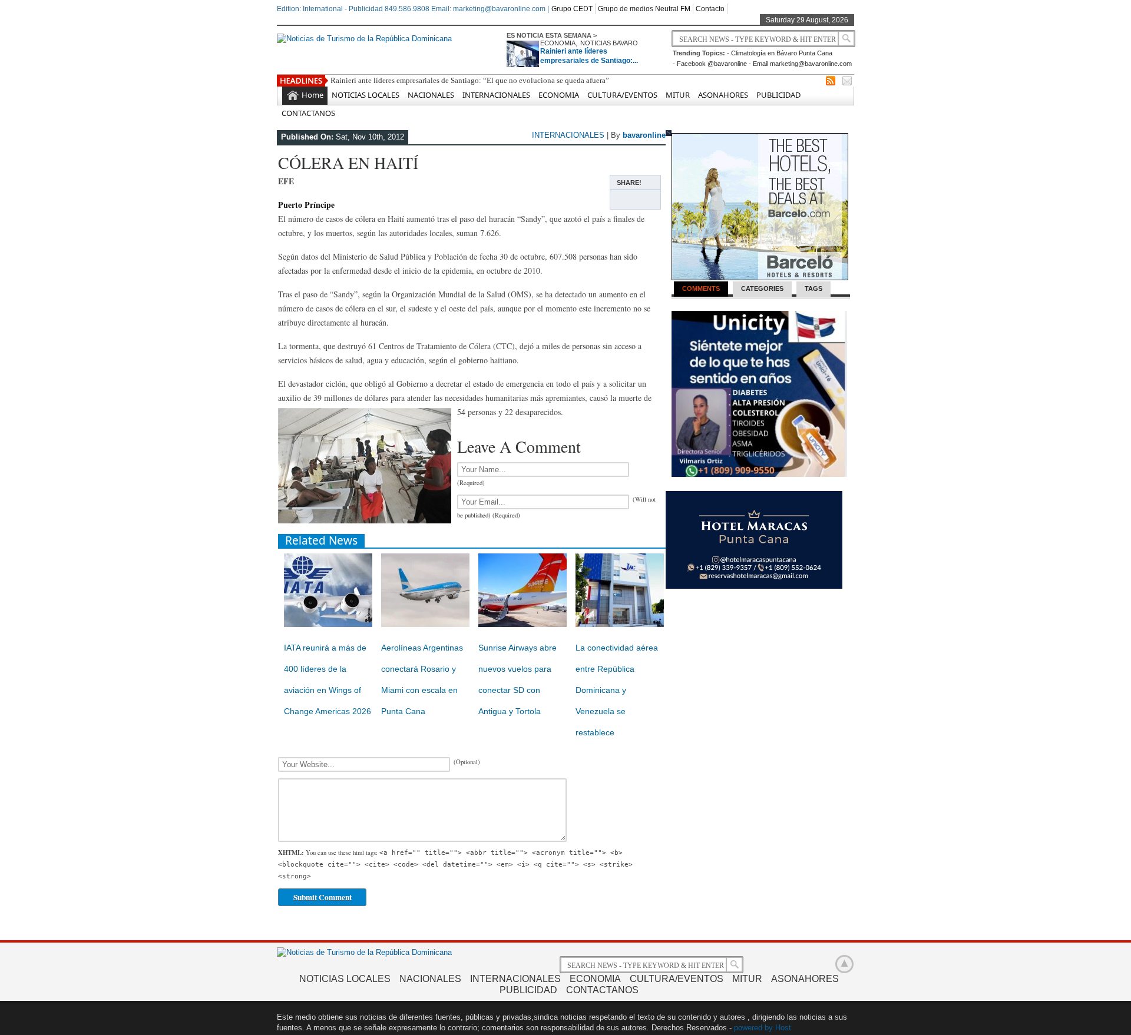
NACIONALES (431, 94)
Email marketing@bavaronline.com (802, 63)
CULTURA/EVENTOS (622, 94)
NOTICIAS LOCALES (365, 94)
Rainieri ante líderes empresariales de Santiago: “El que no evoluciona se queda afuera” (469, 80)
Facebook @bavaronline (712, 63)
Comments (701, 288)
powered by (753, 1027)
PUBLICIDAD (778, 94)
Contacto (710, 9)
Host (783, 1027)
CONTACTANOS (308, 113)
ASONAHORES (723, 94)
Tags (813, 288)
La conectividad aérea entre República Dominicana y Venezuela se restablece (617, 690)
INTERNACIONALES (496, 94)
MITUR (678, 94)
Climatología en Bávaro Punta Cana (781, 53)
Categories (762, 288)
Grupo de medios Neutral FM (644, 9)
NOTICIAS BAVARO (609, 43)
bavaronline (644, 135)
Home (312, 94)
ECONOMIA (558, 43)
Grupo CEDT (572, 9)
